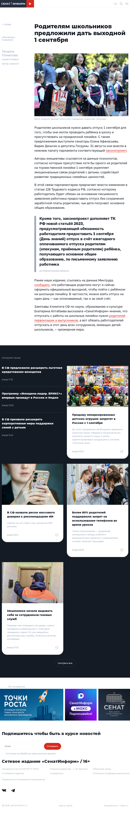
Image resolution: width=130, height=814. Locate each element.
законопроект (116, 150)
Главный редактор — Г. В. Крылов (69, 769)
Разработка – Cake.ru (116, 805)
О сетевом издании (13, 773)
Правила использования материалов (23, 779)
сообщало (42, 285)
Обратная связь (102, 769)
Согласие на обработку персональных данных (31, 753)
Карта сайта (65, 805)
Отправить (52, 746)
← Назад (6, 24)
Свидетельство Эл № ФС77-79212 (20, 769)
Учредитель (56, 773)
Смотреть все (65, 663)
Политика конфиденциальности (111, 773)
